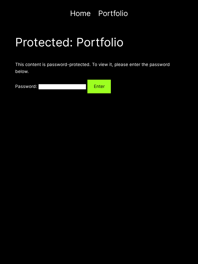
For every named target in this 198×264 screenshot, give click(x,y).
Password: (26, 86)
